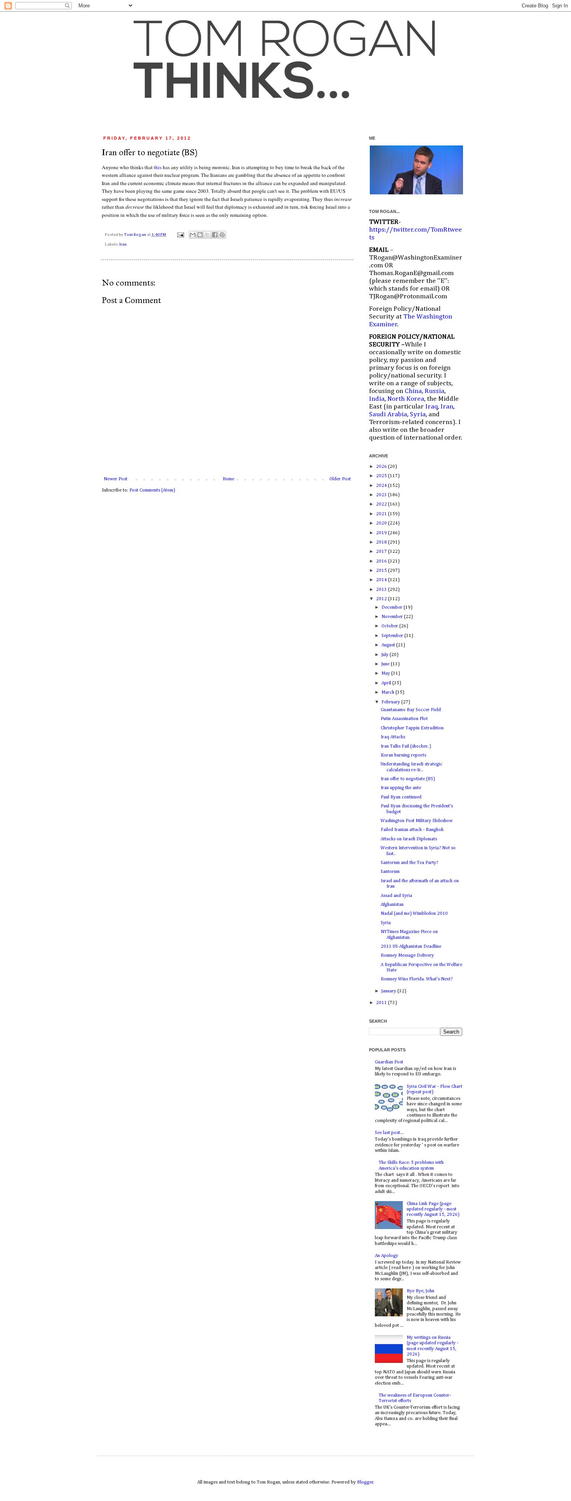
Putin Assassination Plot (404, 719)
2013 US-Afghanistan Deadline (411, 946)
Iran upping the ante (401, 788)
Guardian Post (389, 1062)
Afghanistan (392, 904)
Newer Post (115, 479)
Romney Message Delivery (407, 955)
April (386, 683)
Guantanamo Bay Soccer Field (411, 710)
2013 (382, 589)
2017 (382, 551)
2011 (382, 1003)
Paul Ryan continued (401, 797)
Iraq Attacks (393, 737)
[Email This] (193, 235)
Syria (386, 923)
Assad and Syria (396, 895)
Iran (123, 244)
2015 (382, 570)
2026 (382, 466)
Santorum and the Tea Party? (409, 862)
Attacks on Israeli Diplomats (409, 839)
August (388, 645)
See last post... (389, 1133)
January (389, 991)
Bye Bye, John (420, 1291)
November (392, 617)
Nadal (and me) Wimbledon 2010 (414, 913)
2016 (382, 561)
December (392, 607)
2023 (382, 495)
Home (228, 479)
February (391, 702)
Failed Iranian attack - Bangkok (412, 830)
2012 (382, 599)
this (158, 167)
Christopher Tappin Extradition (412, 728)
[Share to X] (207, 235)
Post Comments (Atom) (152, 490)
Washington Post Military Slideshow (417, 821)
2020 (382, 523)
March (388, 692)
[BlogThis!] (200, 235)
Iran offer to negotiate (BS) (408, 779)
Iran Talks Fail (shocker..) (406, 746)
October (390, 626)
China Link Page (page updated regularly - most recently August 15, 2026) (433, 1209)
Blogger (365, 1482)
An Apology (386, 1255)
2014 (382, 580)
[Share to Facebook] (215, 235)
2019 (382, 533)
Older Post (340, 479)
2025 (382, 476)
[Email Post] (180, 235)
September (392, 636)
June (386, 664)
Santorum (390, 871)
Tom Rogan (135, 235)
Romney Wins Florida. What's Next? (417, 979)
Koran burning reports (403, 755)
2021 (382, 514)
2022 (382, 504)
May (386, 673)
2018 (382, 542)
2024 (382, 485)
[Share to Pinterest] (222, 235)
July (385, 655)
